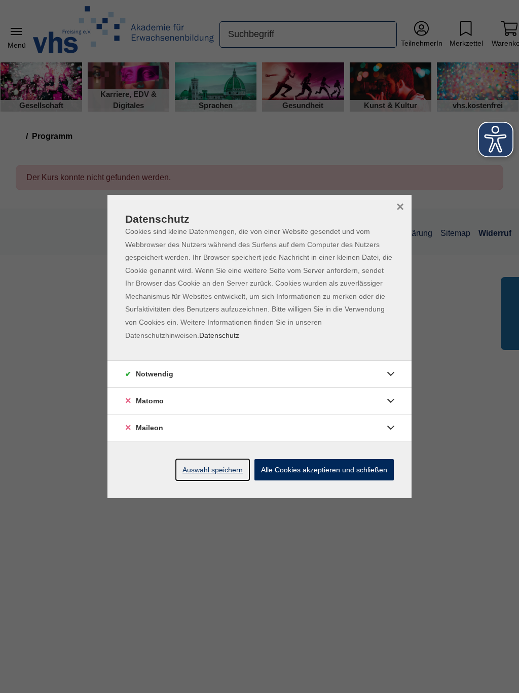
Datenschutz (219, 335)
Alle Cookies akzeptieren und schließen (324, 470)
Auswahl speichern (212, 470)
